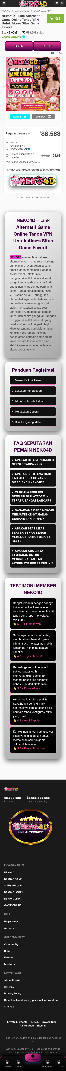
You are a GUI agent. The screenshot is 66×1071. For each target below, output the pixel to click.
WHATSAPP (47, 1066)
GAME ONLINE (22, 10)
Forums (8, 957)
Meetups (9, 964)
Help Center (11, 921)
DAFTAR (47, 46)
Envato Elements (17, 1021)
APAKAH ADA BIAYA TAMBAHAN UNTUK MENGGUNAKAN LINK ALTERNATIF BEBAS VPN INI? (32, 557)
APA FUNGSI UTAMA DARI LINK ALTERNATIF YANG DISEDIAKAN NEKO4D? (31, 478)
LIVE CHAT (59, 1066)
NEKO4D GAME (13, 879)
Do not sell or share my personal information (31, 1000)
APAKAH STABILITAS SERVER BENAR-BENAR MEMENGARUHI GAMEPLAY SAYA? (31, 534)
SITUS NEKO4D (13, 885)
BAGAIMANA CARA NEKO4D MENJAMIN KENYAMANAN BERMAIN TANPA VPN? (33, 514)
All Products (27, 1025)
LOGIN (19, 46)
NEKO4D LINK (12, 898)
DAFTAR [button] (40, 116)
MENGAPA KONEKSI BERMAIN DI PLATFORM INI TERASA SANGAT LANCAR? (31, 496)
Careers (9, 986)
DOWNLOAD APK (42, 10)
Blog (7, 950)
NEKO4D (6, 10)
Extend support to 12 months (36, 155)
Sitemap (9, 1006)
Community (11, 944)
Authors (9, 928)
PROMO (7, 1066)
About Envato (12, 980)
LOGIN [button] (17, 116)
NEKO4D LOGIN (13, 892)
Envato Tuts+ (50, 1021)
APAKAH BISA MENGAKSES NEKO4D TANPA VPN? (33, 462)
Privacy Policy (12, 993)
